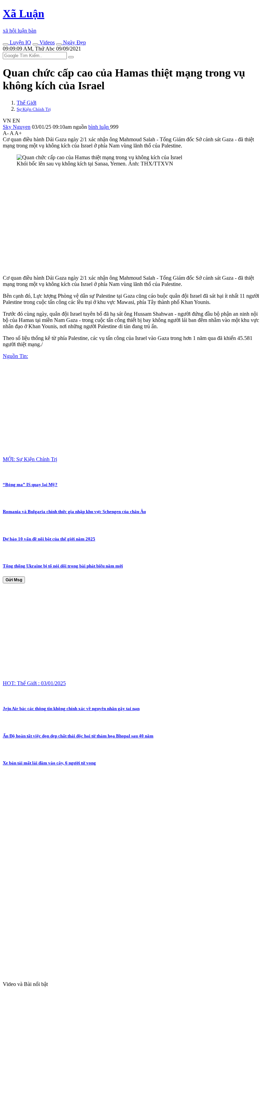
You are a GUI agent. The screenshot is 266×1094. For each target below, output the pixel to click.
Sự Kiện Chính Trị (34, 109)
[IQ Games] (5, 44)
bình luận (99, 127)
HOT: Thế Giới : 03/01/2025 (34, 683)
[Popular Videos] (35, 44)
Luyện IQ (19, 42)
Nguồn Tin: (15, 356)
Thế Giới (26, 103)
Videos (46, 42)
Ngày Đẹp (74, 42)
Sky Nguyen (16, 127)
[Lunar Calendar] (59, 44)
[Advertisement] (133, 220)
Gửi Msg (14, 579)
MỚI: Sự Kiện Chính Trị (30, 459)
